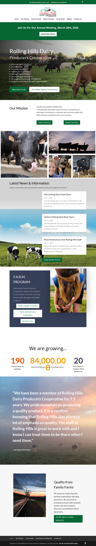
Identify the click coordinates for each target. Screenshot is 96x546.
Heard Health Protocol (27, 306)
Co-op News (60, 19)
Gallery (69, 19)
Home (16, 19)
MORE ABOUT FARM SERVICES (64, 519)
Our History (25, 19)
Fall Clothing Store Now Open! (57, 194)
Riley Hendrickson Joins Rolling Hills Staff (62, 239)
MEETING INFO (48, 34)
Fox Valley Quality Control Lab (39, 2)
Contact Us (78, 19)
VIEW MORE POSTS (52, 260)
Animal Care (27, 321)
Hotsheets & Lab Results (59, 2)
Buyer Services (48, 19)
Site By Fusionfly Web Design (68, 543)
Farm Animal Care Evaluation (28, 313)
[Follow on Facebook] (82, 1)
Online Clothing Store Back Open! (59, 217)
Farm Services (36, 19)
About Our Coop (18, 89)
